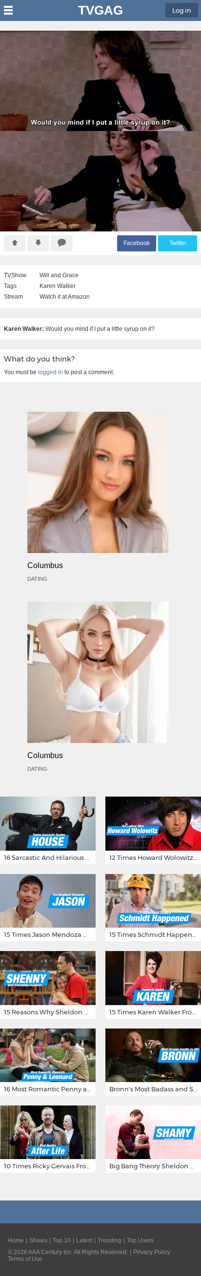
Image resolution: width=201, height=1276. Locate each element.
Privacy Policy (151, 1252)
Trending (109, 1240)
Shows (38, 1240)
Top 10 (62, 1240)
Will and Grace (59, 275)
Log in (181, 10)
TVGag (100, 10)
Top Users (140, 1240)
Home (16, 1240)
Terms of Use (25, 1259)
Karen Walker (58, 286)
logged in (50, 372)
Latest (84, 1240)
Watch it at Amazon (65, 296)
